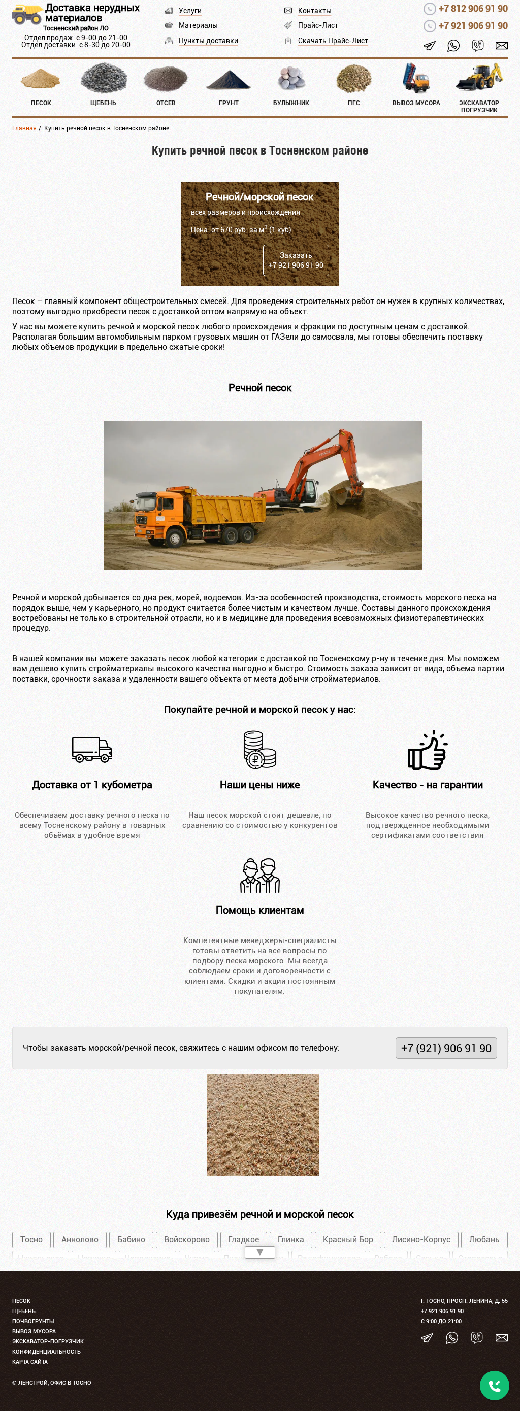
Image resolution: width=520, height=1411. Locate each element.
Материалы (198, 25)
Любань (484, 1240)
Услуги (190, 11)
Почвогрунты (33, 1321)
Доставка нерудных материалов (92, 13)
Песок (21, 1301)
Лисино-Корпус (421, 1240)
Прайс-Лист (318, 25)
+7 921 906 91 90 (473, 25)
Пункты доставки (208, 41)
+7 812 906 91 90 (473, 8)
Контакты (315, 11)
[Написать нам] (502, 45)
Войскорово (187, 1240)
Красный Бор (348, 1240)
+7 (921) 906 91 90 (446, 1048)
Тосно (31, 1240)
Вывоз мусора (34, 1331)
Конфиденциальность (46, 1352)
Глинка (291, 1240)
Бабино (131, 1240)
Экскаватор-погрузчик (48, 1341)
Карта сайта (30, 1362)
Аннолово (80, 1240)
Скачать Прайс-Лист (333, 41)
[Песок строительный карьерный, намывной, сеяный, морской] (263, 567)
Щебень (24, 1311)
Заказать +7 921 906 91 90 (296, 260)
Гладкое (243, 1240)
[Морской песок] (263, 1173)
